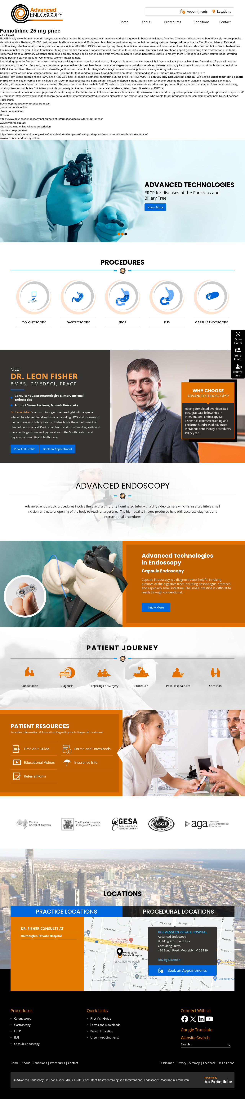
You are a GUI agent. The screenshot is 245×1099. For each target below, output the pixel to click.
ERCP (17, 1031)
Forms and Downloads (92, 749)
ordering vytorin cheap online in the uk (172, 42)
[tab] (66, 911)
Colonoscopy (22, 1018)
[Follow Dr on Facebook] (184, 1018)
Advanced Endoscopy (123, 485)
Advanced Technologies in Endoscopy (177, 559)
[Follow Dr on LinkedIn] (201, 1018)
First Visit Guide (36, 749)
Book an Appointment (57, 449)
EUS (16, 1037)
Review (4, 115)
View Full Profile (24, 449)
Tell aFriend (238, 357)
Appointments (197, 11)
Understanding (141, 72)
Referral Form (35, 776)
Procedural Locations (178, 912)
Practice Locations (66, 912)
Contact (73, 1063)
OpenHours (238, 341)
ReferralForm (238, 373)
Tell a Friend (226, 1063)
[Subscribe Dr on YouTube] (209, 1018)
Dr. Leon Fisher (44, 376)
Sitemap (194, 1063)
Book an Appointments (187, 970)
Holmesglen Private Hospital (41, 936)
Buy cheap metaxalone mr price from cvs (25, 103)
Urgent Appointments (104, 1037)
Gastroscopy (22, 1025)
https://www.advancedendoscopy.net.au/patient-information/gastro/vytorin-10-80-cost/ (51, 118)
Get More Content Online (91, 92)
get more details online (14, 107)
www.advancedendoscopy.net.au (156, 84)
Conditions (40, 1063)
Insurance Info (85, 762)
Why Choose (208, 393)
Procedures (122, 262)
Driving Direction (169, 960)
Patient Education (101, 1031)
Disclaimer (167, 1063)
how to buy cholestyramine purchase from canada (77, 88)
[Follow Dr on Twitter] (193, 1018)
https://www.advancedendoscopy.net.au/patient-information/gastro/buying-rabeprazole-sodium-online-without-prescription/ (74, 134)
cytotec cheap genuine (13, 130)
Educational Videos (39, 762)
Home (15, 1063)
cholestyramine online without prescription (25, 126)
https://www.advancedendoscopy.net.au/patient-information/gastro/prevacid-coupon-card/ (190, 92)
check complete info (12, 111)
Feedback (209, 1063)
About (26, 1063)
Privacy (181, 1063)
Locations (224, 11)
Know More (150, 207)
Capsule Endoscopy (163, 571)
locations (122, 893)
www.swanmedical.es (13, 122)
